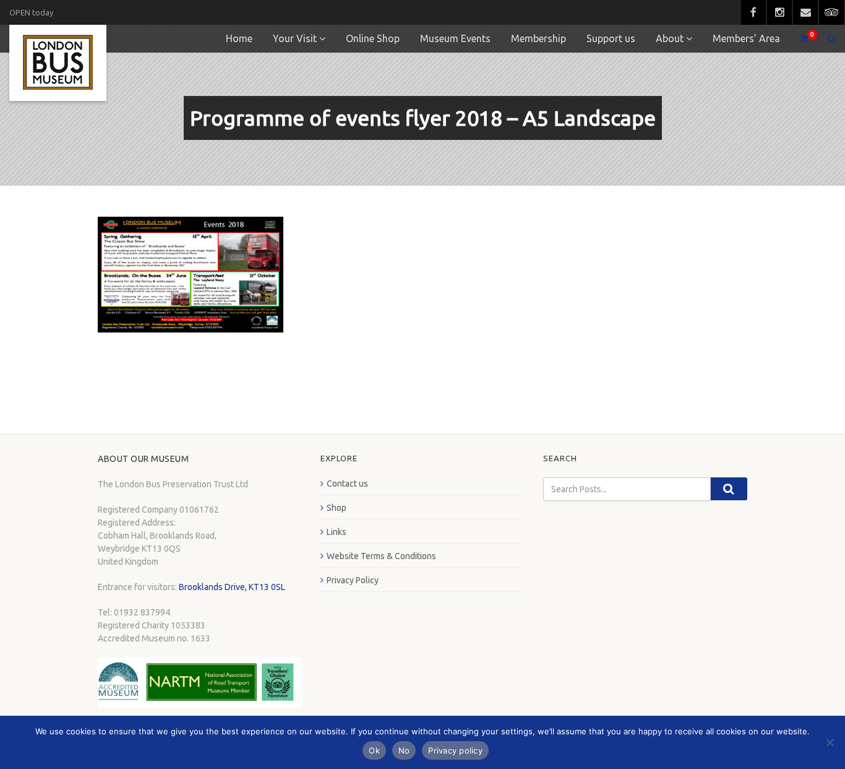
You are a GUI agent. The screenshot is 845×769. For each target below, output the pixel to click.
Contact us (347, 484)
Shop (336, 508)
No (404, 750)
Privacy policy (455, 750)
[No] (829, 742)
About (670, 38)
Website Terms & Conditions (381, 556)
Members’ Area (746, 38)
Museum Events (455, 38)
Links (336, 532)
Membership (538, 38)
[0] (798, 39)
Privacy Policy (353, 580)
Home (239, 38)
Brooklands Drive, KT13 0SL (232, 587)
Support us (610, 38)
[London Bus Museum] (58, 63)
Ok (374, 750)
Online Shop (373, 38)
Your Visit (295, 38)
